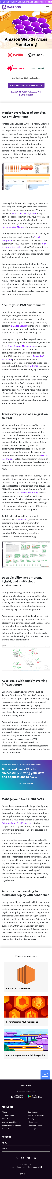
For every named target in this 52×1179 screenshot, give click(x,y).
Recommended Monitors (14, 226)
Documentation (8, 1115)
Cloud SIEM (32, 366)
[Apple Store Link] (18, 1096)
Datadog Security (19, 325)
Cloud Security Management (21, 345)
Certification (6, 1128)
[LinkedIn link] (35, 1158)
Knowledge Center (35, 1125)
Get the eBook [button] (26, 783)
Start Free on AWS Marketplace (26, 85)
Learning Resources (35, 1128)
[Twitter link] (17, 1158)
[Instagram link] (22, 1158)
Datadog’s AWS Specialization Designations (26, 93)
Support (5, 1118)
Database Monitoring (28, 492)
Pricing (4, 1112)
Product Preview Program (11, 1125)
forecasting (23, 519)
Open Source (33, 1112)
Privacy (18, 1167)
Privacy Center (33, 1122)
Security (31, 1118)
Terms (12, 1167)
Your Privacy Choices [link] (31, 1167)
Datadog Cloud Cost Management (18, 822)
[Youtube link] (29, 1158)
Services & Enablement (11, 1122)
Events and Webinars (36, 1115)
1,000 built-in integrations (24, 213)
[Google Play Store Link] (35, 1096)
